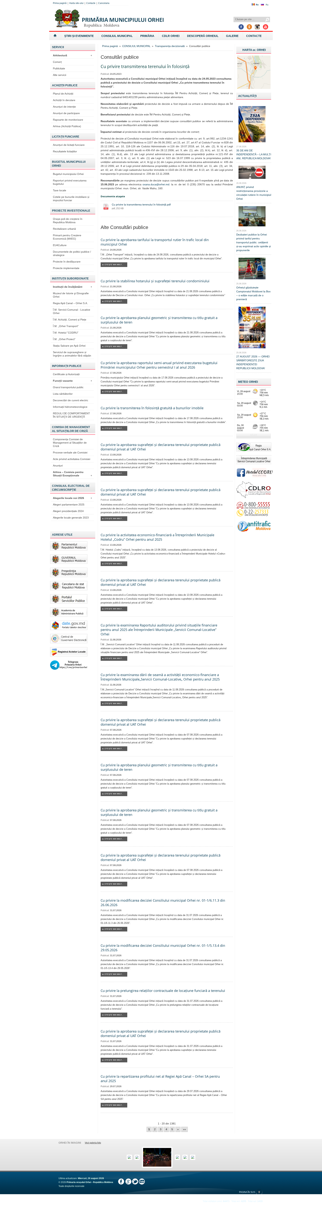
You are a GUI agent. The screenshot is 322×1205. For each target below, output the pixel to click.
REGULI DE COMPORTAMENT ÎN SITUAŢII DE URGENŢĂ (71, 415)
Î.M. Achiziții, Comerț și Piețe (69, 319)
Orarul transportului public (68, 387)
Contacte (90, 3)
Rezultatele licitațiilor (65, 151)
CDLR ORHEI (170, 35)
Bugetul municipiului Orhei (68, 173)
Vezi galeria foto (93, 1142)
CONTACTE (254, 35)
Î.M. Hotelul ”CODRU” (65, 332)
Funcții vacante (72, 380)
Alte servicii (59, 74)
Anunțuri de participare (66, 113)
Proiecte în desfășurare (66, 261)
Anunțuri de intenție (64, 106)
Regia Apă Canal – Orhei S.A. (70, 303)
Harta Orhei (254, 49)
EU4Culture (60, 245)
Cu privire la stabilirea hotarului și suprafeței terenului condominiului (155, 281)
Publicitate (59, 68)
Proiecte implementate (66, 268)
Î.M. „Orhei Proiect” (64, 339)
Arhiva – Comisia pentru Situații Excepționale (72, 474)
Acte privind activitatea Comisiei (71, 459)
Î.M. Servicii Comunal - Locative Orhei (71, 311)
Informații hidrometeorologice (70, 406)
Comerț (57, 61)
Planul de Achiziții (63, 93)
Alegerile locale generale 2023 (71, 517)
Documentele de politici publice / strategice (72, 253)
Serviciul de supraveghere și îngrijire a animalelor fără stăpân (72, 354)
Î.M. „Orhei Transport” (66, 326)
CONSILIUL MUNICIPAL (117, 35)
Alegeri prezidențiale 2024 (68, 511)
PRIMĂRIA (147, 35)
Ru (267, 5)
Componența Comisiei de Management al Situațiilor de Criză (70, 442)
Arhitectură (72, 55)
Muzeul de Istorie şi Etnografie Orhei (71, 295)
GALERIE (232, 35)
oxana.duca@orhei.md (156, 184)
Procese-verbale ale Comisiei (70, 452)
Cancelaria (103, 3)
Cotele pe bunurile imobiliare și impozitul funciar (71, 198)
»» (184, 1129)
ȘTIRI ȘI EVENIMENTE (79, 35)
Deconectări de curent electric (70, 400)
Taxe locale (59, 190)
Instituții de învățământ (72, 286)
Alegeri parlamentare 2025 (68, 504)
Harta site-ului (76, 3)
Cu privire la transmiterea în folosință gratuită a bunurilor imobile (152, 408)
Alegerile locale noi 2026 (72, 498)
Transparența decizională (170, 46)
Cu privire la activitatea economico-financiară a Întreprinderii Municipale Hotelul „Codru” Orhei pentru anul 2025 (157, 537)
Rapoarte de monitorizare (68, 119)
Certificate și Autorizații (66, 374)
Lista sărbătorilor (63, 393)
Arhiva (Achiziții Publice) (67, 126)
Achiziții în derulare (64, 100)
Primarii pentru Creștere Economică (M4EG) (67, 237)
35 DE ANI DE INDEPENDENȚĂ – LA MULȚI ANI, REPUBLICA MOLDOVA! (253, 154)
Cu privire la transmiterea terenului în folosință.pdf (141, 204)
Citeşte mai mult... (114, 265)
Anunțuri (58, 465)
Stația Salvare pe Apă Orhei (69, 345)
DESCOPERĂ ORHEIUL (202, 35)
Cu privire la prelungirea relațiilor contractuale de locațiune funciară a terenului (163, 990)
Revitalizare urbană (64, 228)
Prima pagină (60, 3)
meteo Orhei (248, 381)
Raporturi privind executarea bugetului (69, 182)
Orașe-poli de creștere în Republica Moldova (67, 220)
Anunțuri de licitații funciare (69, 144)
